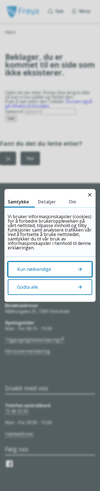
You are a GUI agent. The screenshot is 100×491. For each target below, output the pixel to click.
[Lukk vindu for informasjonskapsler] (89, 195)
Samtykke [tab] (18, 202)
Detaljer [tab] (47, 202)
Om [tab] (72, 202)
